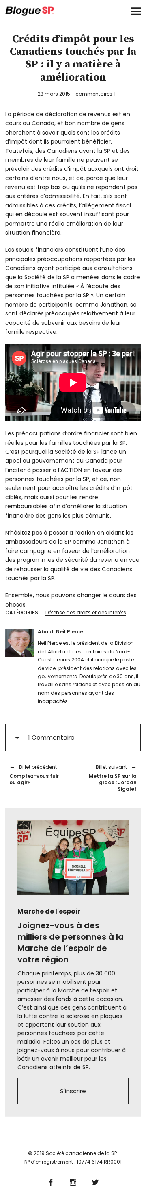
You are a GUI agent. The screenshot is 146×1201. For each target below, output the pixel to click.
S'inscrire (73, 1091)
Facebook (51, 1181)
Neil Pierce (69, 631)
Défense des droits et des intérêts (85, 612)
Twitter (95, 1181)
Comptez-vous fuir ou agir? (34, 775)
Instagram (73, 1181)
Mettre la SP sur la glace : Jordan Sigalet (109, 778)
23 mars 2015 (54, 93)
